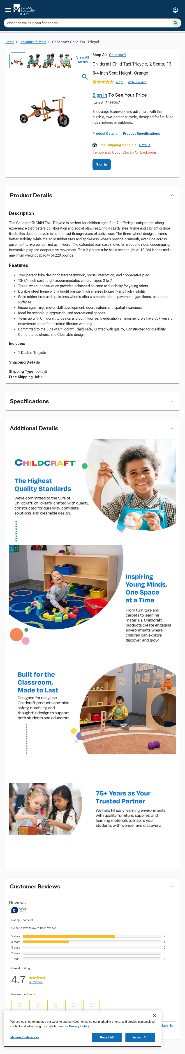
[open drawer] (8, 10)
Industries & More (33, 42)
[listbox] (40, 60)
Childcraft (117, 55)
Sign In (99, 95)
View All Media (82, 59)
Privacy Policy (79, 1026)
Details (144, 145)
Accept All (140, 1037)
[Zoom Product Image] (84, 77)
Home (9, 42)
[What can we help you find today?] (176, 23)
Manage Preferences (24, 1037)
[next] (71, 59)
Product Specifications (141, 134)
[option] (17, 60)
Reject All (107, 1037)
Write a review (137, 82)
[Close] (154, 1015)
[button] (175, 10)
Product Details (105, 134)
